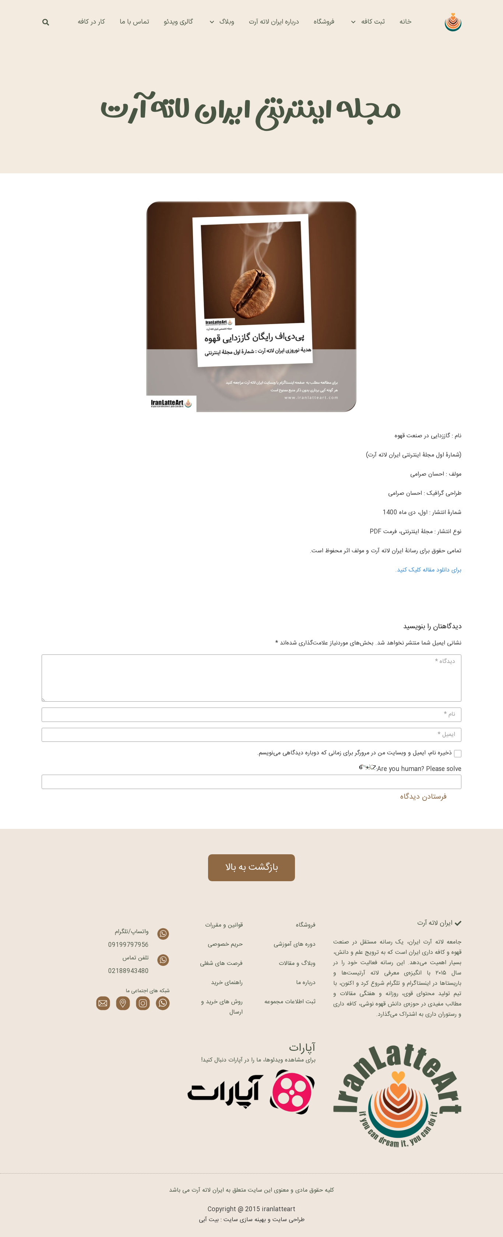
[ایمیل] (103, 1003)
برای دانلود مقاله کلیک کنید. (428, 570)
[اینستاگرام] (143, 1003)
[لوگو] (453, 22)
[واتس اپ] (163, 1003)
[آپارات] (251, 1092)
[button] (45, 22)
